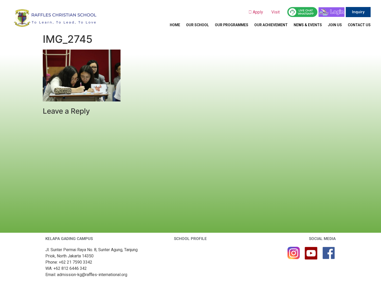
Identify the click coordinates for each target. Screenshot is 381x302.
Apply (259, 12)
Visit (276, 12)
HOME (175, 25)
